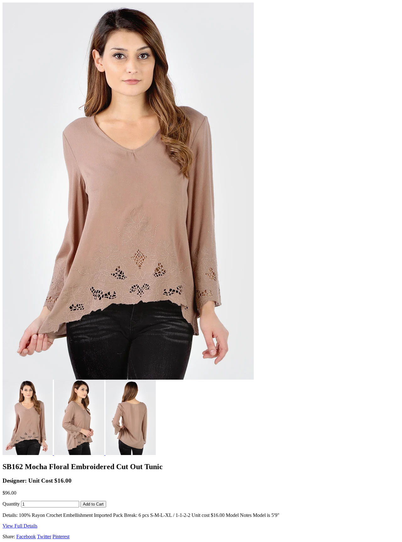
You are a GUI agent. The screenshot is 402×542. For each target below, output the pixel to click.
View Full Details (20, 525)
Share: (9, 536)
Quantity (11, 504)
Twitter (44, 536)
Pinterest (60, 536)
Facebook (26, 536)
